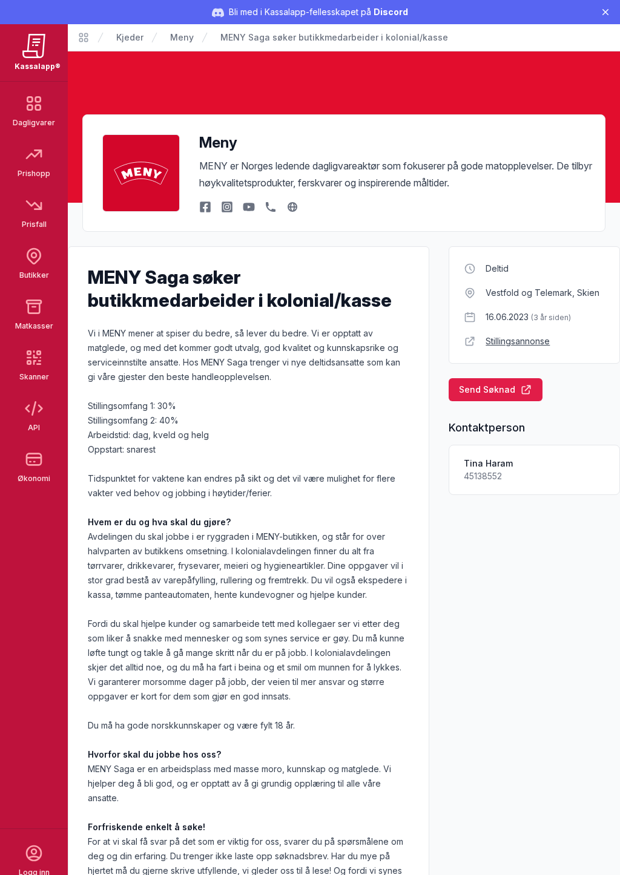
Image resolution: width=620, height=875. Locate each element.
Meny (182, 37)
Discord (391, 12)
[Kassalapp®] (84, 37)
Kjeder (129, 37)
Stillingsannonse (518, 341)
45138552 (483, 476)
